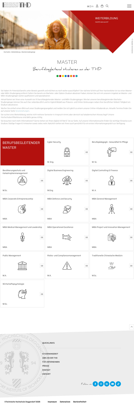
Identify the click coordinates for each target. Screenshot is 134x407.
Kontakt (46, 370)
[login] (97, 6)
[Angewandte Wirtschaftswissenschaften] (60, 76)
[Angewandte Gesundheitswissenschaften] (71, 76)
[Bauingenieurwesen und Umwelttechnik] (57, 76)
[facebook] (95, 383)
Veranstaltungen (22, 110)
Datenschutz (65, 401)
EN (92, 6)
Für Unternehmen (51, 362)
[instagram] (101, 383)
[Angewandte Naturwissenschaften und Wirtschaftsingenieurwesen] (68, 76)
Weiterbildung (15, 52)
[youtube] (112, 383)
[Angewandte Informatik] (74, 76)
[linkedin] (106, 383)
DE (88, 6)
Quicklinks (48, 343)
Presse (45, 366)
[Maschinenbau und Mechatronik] (66, 76)
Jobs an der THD (49, 358)
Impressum (52, 401)
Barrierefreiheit (79, 401)
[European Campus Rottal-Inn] (76, 76)
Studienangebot (50, 354)
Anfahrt (46, 374)
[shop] (102, 6)
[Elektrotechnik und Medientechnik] (63, 76)
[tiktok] (118, 383)
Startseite (7, 52)
